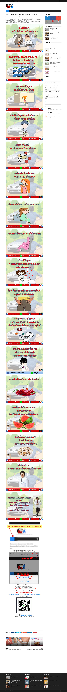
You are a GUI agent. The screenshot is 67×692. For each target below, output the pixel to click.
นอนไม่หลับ (55, 87)
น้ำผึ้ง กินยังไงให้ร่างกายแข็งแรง (53, 680)
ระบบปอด (8, 638)
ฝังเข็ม (50, 91)
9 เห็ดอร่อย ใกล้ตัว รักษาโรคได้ (54, 37)
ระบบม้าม (57, 93)
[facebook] (60, 1)
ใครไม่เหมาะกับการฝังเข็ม (53, 28)
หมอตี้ (28, 16)
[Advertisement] (24, 662)
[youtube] (59, 1)
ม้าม (56, 91)
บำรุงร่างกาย (55, 89)
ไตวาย (58, 85)
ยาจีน (18, 16)
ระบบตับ (46, 93)
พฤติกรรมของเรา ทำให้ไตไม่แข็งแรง (24, 644)
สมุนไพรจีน (23, 16)
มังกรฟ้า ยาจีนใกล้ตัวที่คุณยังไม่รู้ (53, 676)
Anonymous (50, 108)
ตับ (50, 85)
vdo (45, 82)
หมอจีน (26, 16)
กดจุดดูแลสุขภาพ (54, 82)
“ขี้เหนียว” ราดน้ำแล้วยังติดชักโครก (55, 48)
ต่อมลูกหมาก (47, 85)
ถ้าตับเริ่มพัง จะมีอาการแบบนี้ (34, 676)
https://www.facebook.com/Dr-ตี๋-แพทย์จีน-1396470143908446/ (24, 594)
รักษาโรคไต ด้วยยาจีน (8, 690)
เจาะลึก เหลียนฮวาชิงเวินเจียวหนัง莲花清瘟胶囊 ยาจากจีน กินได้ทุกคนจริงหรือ (55, 58)
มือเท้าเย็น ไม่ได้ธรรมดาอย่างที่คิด (55, 66)
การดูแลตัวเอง (13, 16)
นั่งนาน (51, 89)
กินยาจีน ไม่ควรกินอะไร (53, 53)
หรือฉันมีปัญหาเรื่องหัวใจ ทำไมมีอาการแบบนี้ (36, 680)
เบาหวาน (46, 91)
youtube (49, 82)
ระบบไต (21, 16)
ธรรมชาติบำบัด (50, 87)
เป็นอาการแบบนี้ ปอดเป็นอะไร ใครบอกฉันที (11, 644)
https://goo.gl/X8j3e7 (27, 615)
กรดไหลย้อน (59, 82)
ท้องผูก (46, 87)
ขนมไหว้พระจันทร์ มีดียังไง (35, 644)
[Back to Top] (60, 691)
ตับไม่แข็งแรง (53, 85)
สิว (54, 96)
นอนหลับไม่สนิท (47, 89)
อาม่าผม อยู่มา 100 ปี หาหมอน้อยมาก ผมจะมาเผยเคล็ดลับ (55, 63)
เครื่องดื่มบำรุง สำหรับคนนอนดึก (55, 71)
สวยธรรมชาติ (51, 96)
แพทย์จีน (16, 16)
